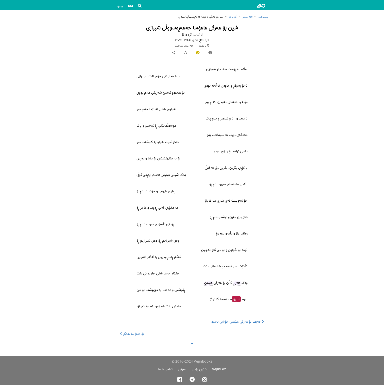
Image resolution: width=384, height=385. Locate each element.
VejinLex (219, 369)
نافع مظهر (247, 16)
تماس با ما (165, 369)
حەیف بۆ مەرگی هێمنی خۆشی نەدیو (236, 321)
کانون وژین (199, 369)
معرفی (182, 369)
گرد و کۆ (233, 16)
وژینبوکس (263, 16)
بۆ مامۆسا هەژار (133, 333)
